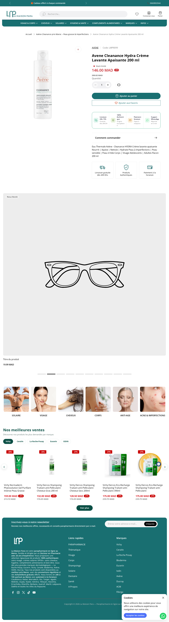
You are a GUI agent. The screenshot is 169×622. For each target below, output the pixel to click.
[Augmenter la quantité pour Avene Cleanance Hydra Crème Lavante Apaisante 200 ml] (107, 84)
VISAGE (43, 415)
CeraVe (20, 441)
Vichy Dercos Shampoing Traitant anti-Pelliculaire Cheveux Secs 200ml (82, 488)
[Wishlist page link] (137, 14)
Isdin (118, 570)
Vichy (8, 441)
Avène (119, 576)
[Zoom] (78, 49)
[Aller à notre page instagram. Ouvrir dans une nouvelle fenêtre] (18, 592)
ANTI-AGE (125, 415)
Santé (71, 581)
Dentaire (72, 576)
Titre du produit (11, 359)
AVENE (95, 47)
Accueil (29, 34)
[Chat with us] (163, 616)
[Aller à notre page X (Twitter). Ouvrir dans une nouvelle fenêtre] (23, 592)
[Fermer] (163, 597)
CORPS (98, 415)
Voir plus (84, 508)
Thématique (74, 549)
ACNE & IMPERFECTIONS (152, 415)
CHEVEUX (71, 415)
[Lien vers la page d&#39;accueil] (18, 541)
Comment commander (108, 137)
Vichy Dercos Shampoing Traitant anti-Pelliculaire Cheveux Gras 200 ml (49, 488)
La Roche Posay (124, 555)
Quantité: (96, 78)
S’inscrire (150, 524)
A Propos (73, 586)
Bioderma (121, 560)
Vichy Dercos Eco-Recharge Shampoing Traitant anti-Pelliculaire (149, 488)
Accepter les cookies (135, 615)
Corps (71, 560)
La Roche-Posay (37, 441)
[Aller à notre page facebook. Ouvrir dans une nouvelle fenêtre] (13, 592)
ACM (118, 586)
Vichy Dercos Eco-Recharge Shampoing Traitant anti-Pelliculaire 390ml (116, 488)
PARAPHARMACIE (76, 544)
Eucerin (53, 441)
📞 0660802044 (154, 3)
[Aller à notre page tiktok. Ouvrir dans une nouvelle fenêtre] (28, 592)
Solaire (71, 570)
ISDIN (65, 441)
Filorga (119, 591)
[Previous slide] (10, 3)
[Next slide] (86, 3)
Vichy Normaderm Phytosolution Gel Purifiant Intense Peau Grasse (17, 488)
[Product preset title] (84, 274)
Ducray (120, 581)
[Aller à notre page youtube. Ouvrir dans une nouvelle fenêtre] (34, 592)
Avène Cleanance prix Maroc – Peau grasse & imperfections (62, 34)
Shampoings (74, 565)
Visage (71, 555)
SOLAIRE (16, 415)
